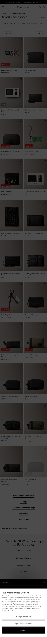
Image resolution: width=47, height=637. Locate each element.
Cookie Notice (31, 608)
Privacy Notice (7, 610)
